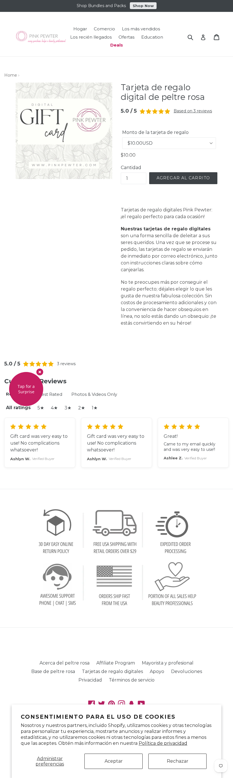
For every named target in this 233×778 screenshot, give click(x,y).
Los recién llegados (91, 37)
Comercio (104, 28)
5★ (41, 408)
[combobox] (194, 37)
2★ (81, 408)
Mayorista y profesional (168, 663)
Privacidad (90, 680)
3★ (68, 408)
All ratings (18, 407)
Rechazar (177, 761)
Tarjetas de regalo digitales (112, 671)
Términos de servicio (132, 680)
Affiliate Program (115, 663)
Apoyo (157, 671)
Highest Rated (46, 394)
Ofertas (126, 37)
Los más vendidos (141, 28)
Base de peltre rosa (53, 671)
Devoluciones (186, 671)
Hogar (80, 28)
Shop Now (143, 5)
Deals (116, 45)
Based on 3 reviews (193, 110)
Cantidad (131, 167)
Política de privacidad (163, 743)
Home (10, 75)
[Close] (39, 372)
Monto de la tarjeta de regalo (155, 132)
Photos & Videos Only (94, 394)
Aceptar (114, 761)
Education (152, 37)
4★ (54, 408)
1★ (94, 408)
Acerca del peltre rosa (64, 663)
